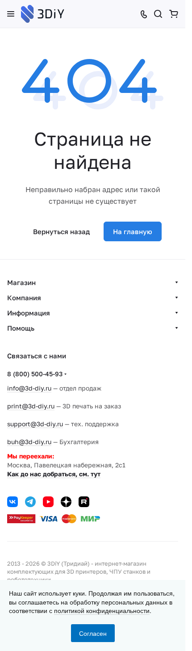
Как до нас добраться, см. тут (53, 474)
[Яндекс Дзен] (66, 501)
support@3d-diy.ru (35, 424)
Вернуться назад (61, 231)
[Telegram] (30, 501)
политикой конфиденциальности (102, 610)
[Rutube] (84, 501)
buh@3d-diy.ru (29, 441)
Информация (28, 313)
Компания (24, 298)
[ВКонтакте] (12, 501)
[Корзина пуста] (173, 13)
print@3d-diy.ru (30, 406)
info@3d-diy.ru (29, 388)
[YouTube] (48, 501)
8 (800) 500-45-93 (35, 374)
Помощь (20, 328)
